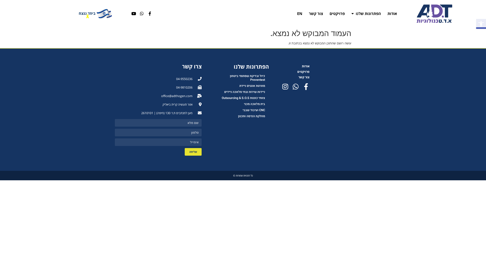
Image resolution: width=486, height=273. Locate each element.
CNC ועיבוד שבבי (254, 110)
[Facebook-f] (150, 14)
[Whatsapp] (142, 14)
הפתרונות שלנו (368, 13)
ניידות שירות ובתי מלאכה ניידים (244, 92)
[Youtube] (134, 14)
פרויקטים (337, 13)
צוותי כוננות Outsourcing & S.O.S (243, 98)
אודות (392, 13)
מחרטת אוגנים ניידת (252, 86)
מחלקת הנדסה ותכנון (251, 116)
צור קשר (316, 13)
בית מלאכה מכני (254, 104)
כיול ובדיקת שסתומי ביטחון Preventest (247, 78)
